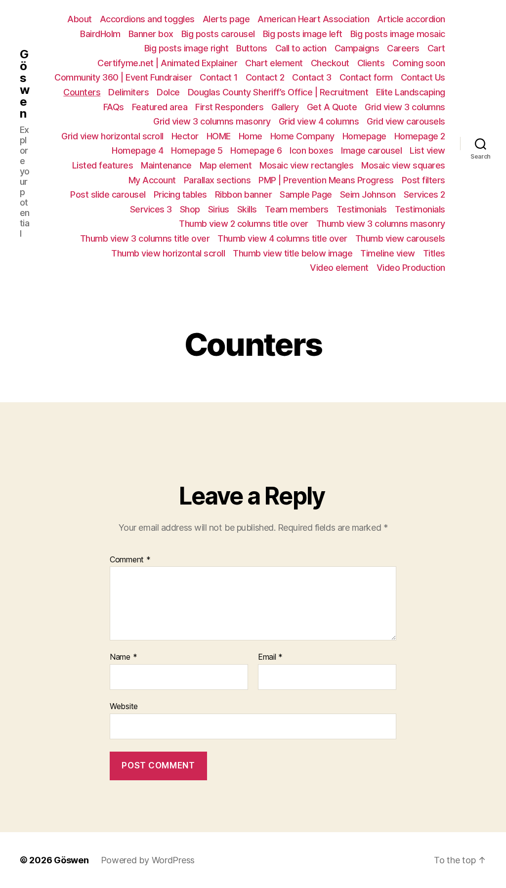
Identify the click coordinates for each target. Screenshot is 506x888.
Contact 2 (265, 77)
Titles (434, 253)
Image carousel (371, 150)
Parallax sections (217, 180)
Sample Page (306, 194)
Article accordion (411, 19)
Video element (339, 267)
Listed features (102, 165)
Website (124, 706)
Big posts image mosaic (397, 34)
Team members (297, 209)
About (79, 19)
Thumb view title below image (292, 253)
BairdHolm (100, 34)
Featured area (160, 107)
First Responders (229, 107)
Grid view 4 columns (319, 121)
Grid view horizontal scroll (112, 136)
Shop (190, 209)
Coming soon (418, 63)
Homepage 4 (137, 150)
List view (427, 150)
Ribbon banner (243, 194)
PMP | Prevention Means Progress (326, 180)
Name (123, 657)
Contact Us (423, 77)
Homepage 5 (196, 150)
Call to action (301, 48)
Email (270, 657)
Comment (130, 559)
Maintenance (166, 165)
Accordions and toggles (147, 19)
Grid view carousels (406, 121)
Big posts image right (186, 48)
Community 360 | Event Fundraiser (123, 77)
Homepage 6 (256, 150)
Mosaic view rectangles (306, 165)
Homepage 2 (419, 136)
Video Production (411, 267)
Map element (226, 165)
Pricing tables (180, 194)
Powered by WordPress (148, 860)
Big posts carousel (218, 34)
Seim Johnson (368, 194)
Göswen (24, 84)
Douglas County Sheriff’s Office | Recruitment (278, 92)
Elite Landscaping (410, 92)
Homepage (364, 136)
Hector (185, 136)
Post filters (423, 180)
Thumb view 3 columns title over (145, 238)
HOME (219, 136)
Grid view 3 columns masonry (212, 121)
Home (250, 136)
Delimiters (128, 92)
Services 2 (424, 194)
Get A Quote (332, 107)
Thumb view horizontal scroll (168, 253)
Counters (81, 92)
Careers (403, 48)
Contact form (366, 77)
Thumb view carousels (400, 238)
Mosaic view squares (403, 165)
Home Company (302, 136)
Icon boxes (311, 150)
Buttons (251, 48)
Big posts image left (302, 34)
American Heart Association (313, 19)
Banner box (150, 34)
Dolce (168, 92)
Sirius (218, 209)
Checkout (330, 63)
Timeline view (387, 253)
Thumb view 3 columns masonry (380, 223)
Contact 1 (219, 77)
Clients (371, 63)
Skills (247, 209)
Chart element (274, 63)
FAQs (113, 107)
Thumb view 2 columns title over (243, 223)
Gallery (285, 107)
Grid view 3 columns (405, 107)
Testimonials (362, 209)
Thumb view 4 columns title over (282, 238)
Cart (436, 48)
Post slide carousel (108, 194)
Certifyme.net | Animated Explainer (167, 63)
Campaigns (357, 48)
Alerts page (226, 19)
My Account (152, 180)
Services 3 (151, 209)
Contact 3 (312, 77)
